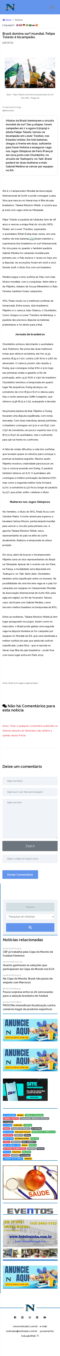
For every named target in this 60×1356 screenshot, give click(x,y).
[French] (20, 25)
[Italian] (27, 25)
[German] (24, 25)
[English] (17, 25)
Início (8, 20)
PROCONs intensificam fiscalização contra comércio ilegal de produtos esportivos (29, 1007)
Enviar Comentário (20, 874)
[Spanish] (36, 25)
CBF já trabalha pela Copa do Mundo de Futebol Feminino (28, 953)
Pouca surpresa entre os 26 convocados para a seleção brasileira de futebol (28, 993)
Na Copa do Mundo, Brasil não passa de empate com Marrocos (28, 980)
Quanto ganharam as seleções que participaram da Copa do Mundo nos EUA (28, 967)
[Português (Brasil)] (30, 25)
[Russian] (33, 25)
